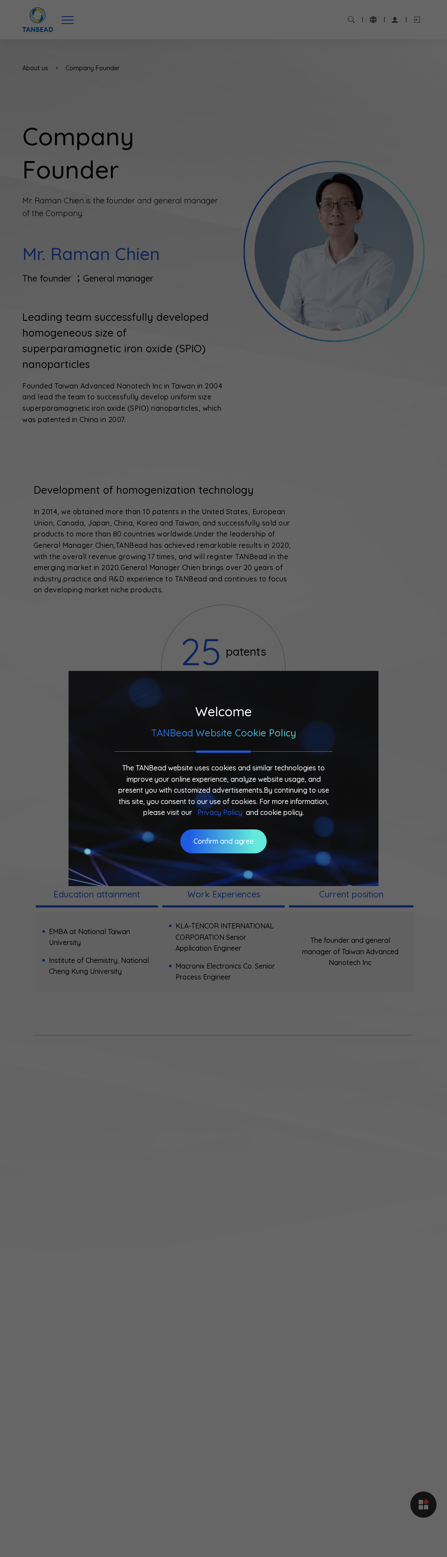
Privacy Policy (219, 812)
